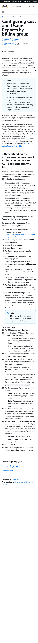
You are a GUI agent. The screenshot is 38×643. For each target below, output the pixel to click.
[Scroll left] (11, 6)
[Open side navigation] (3, 12)
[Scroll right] (29, 6)
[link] (23, 17)
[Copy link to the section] (2, 154)
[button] (8, 52)
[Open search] (34, 7)
